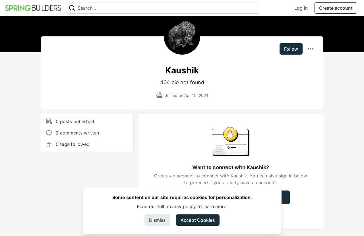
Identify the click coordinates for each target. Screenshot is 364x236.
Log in (301, 8)
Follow (291, 49)
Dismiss (157, 220)
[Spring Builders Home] (33, 8)
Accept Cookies (198, 220)
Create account (336, 8)
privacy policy (181, 206)
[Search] (72, 8)
